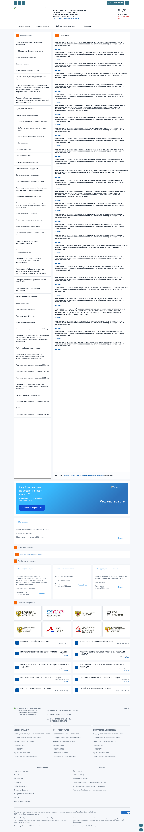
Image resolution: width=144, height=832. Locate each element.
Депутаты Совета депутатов (64, 741)
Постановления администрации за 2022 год (32, 365)
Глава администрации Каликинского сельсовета (29, 44)
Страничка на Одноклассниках (25, 756)
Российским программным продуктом (108, 818)
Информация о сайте (81, 778)
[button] (23, 26)
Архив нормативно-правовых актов (31, 136)
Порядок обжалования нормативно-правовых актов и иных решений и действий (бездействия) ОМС (32, 100)
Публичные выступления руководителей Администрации (31, 78)
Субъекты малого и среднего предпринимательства (27, 242)
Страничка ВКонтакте (22, 753)
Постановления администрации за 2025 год (32, 401)
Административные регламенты (28, 395)
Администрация (26, 35)
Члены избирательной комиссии (104, 741)
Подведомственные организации (28, 196)
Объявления (23, 522)
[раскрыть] (127, 2)
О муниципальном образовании (27, 175)
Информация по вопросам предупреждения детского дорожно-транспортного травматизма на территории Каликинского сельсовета (32, 338)
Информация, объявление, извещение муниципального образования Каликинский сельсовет (32, 386)
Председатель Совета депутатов (66, 734)
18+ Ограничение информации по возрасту (89, 786)
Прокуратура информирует (107, 569)
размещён (81, 826)
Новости (17, 775)
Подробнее (122, 538)
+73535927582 (19, 749)
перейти (66, 645)
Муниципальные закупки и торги (28, 226)
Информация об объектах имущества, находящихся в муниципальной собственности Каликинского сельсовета (31, 271)
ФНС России (20, 408)
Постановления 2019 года (25, 309)
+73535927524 (19, 745)
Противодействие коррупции (27, 168)
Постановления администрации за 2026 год (32, 414)
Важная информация (25, 547)
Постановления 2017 (23, 149)
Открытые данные (23, 64)
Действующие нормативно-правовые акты (32, 129)
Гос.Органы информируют (27, 561)
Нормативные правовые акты (27, 115)
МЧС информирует (25, 569)
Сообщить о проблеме (32, 508)
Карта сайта (77, 771)
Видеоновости (19, 782)
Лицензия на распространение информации (89, 782)
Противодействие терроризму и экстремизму (28, 289)
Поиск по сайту (78, 775)
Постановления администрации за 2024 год (32, 378)
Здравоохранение (23, 303)
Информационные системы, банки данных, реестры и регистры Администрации (32, 189)
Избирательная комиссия (104, 730)
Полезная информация (26, 603)
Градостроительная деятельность (29, 220)
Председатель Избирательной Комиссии (108, 734)
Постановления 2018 (23, 156)
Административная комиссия (27, 297)
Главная (66, 475)
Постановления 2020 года (25, 316)
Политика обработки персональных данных (89, 790)
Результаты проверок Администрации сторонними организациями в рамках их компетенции (31, 205)
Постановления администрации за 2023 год (32, 371)
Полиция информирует (66, 569)
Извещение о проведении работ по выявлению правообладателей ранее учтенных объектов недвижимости (30, 357)
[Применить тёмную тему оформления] (23, 3)
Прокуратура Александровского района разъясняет (31, 281)
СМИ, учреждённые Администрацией (30, 181)
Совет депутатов (61, 730)
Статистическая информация (27, 162)
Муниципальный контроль (25, 322)
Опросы (16, 797)
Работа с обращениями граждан (28, 348)
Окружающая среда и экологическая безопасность (30, 234)
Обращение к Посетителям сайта (30, 51)
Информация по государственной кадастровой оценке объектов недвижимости (28, 260)
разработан (22, 826)
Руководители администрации (27, 70)
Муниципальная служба (25, 109)
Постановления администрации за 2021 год (32, 329)
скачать (58, 49)
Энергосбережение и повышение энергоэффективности (28, 251)
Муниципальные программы (26, 213)
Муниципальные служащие (26, 57)
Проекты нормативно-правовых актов (32, 121)
